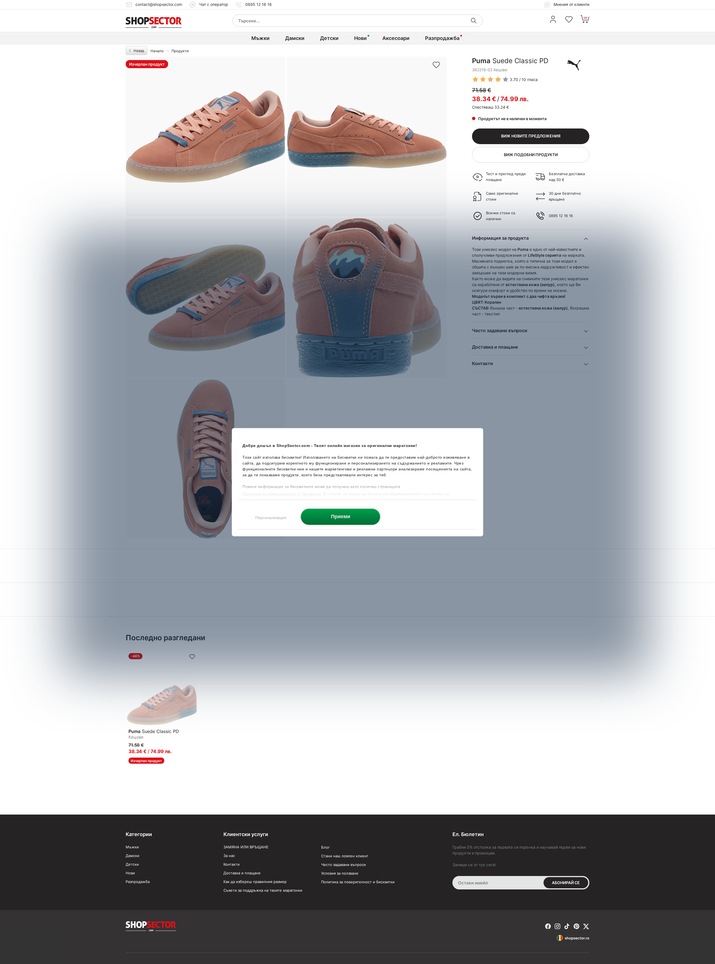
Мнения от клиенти (570, 4)
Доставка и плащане (242, 873)
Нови (360, 38)
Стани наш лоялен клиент (344, 856)
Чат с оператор (213, 4)
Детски (329, 38)
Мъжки (260, 38)
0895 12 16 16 (258, 4)
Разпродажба (442, 38)
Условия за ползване (339, 873)
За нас (229, 855)
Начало (157, 51)
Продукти (180, 51)
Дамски (294, 38)
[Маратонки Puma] (574, 65)
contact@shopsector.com (158, 4)
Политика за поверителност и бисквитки (358, 882)
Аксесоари (395, 38)
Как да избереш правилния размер (255, 881)
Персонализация (270, 517)
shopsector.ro (577, 938)
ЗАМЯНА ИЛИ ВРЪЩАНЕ (245, 847)
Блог (325, 847)
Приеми (340, 516)
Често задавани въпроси (343, 864)
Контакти (231, 864)
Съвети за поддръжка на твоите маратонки (262, 890)
